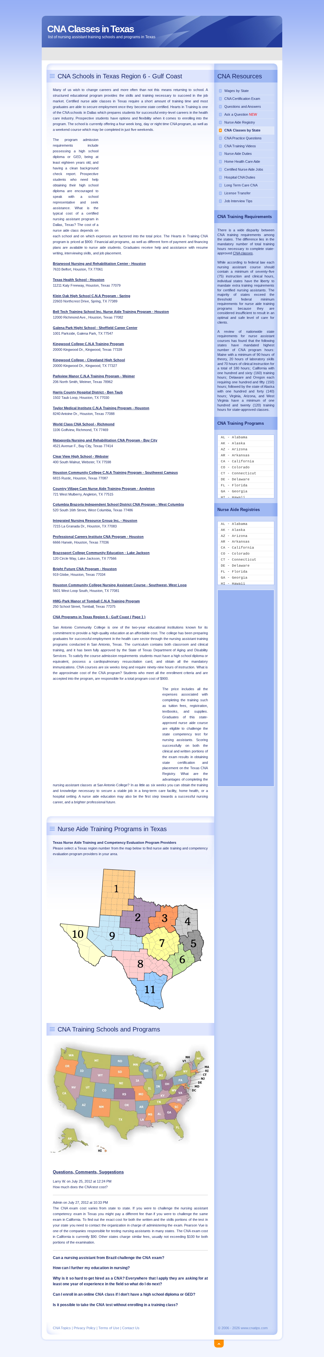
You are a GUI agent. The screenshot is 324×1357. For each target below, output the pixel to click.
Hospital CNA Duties (239, 177)
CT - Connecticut (238, 473)
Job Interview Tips (238, 201)
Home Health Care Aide (242, 161)
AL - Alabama (234, 437)
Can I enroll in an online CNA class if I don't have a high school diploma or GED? (124, 1294)
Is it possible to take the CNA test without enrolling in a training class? (115, 1305)
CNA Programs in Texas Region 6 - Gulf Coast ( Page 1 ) (99, 617)
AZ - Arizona (234, 449)
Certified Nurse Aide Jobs (243, 169)
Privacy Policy (85, 1328)
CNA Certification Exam (242, 98)
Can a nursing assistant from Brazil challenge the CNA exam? (108, 1258)
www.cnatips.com (254, 1328)
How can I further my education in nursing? (91, 1268)
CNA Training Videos (240, 146)
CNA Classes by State (242, 130)
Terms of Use (108, 1328)
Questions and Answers (242, 106)
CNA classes (243, 253)
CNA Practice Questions (243, 138)
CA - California (237, 461)
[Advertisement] (162, 53)
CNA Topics (62, 1328)
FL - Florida (234, 485)
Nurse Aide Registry (239, 122)
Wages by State (236, 91)
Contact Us (131, 1328)
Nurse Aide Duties (238, 153)
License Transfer (237, 193)
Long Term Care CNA (241, 185)
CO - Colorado (235, 467)
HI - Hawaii (233, 497)
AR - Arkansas (235, 455)
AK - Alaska (233, 443)
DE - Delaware (235, 479)
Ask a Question (240, 114)
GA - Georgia (234, 491)
